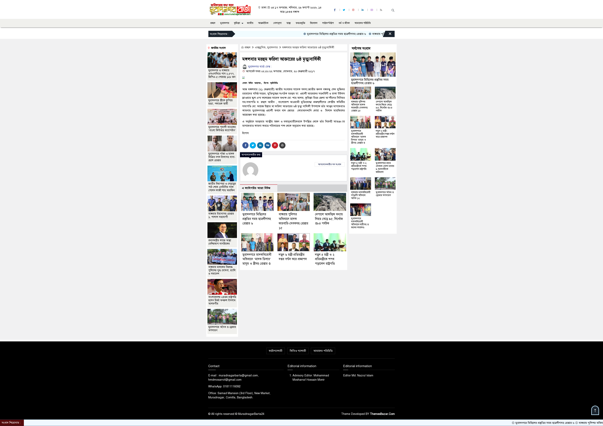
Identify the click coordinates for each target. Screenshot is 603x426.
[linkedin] (363, 10)
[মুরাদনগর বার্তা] (230, 9)
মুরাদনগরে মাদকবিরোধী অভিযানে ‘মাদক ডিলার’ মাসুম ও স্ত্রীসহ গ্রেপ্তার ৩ (256, 259)
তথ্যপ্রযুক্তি (300, 23)
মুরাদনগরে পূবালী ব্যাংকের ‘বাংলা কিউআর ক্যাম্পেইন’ (222, 128)
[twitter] (344, 10)
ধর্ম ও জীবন (344, 23)
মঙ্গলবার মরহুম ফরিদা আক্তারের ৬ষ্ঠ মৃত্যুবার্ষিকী (308, 47)
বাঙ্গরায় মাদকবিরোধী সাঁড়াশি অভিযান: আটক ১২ (360, 195)
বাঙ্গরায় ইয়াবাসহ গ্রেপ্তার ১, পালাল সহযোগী (221, 215)
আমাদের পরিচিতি (363, 23)
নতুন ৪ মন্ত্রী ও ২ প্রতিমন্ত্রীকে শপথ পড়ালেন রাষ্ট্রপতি (325, 259)
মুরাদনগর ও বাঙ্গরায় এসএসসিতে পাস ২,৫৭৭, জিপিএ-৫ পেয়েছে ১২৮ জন (221, 74)
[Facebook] (245, 145)
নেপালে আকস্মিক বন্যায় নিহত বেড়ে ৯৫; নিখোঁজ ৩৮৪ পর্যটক (329, 218)
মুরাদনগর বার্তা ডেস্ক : (259, 66)
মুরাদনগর (224, 23)
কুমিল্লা (237, 23)
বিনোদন (313, 23)
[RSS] (381, 10)
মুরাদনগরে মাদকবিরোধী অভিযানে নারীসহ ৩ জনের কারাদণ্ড (360, 223)
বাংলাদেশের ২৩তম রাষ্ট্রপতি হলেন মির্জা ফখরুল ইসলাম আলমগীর (222, 300)
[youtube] (372, 10)
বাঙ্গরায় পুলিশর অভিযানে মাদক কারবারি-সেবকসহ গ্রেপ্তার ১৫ (383, 34)
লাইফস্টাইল (328, 23)
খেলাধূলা (277, 23)
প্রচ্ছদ (212, 23)
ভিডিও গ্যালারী (298, 351)
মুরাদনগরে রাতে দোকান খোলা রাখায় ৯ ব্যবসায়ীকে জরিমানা (385, 168)
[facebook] (335, 10)
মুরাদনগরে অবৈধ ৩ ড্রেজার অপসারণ (385, 194)
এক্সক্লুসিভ (260, 47)
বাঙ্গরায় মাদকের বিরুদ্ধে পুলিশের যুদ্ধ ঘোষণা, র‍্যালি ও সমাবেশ (222, 270)
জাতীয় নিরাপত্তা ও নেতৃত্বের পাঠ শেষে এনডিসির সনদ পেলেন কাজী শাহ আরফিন (222, 187)
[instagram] (354, 10)
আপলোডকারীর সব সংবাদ (329, 164)
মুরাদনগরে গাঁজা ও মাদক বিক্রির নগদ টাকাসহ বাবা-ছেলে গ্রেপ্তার (221, 157)
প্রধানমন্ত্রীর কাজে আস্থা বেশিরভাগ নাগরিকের (219, 242)
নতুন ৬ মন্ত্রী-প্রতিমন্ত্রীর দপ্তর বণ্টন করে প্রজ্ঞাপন (385, 133)
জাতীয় (250, 23)
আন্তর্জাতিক (263, 23)
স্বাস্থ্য (288, 23)
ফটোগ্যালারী (275, 351)
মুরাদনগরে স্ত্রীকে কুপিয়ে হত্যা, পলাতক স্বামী (220, 102)
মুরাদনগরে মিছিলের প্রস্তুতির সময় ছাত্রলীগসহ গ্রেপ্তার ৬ (314, 34)
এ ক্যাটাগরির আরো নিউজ (256, 188)
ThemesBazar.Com (382, 414)
